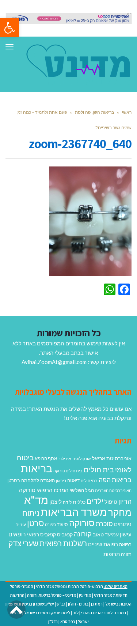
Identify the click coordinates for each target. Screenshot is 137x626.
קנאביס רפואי (41, 534)
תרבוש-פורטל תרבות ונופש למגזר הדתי (69, 586)
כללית (79, 502)
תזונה (126, 554)
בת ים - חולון (78, 604)
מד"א (36, 499)
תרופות (111, 554)
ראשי (127, 112)
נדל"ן (53, 621)
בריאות (36, 468)
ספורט (50, 524)
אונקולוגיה (81, 458)
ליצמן (55, 501)
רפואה (125, 544)
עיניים (20, 524)
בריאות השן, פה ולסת (94, 112)
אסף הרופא (46, 458)
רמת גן (97, 604)
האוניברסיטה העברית (113, 490)
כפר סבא (67, 621)
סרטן (35, 523)
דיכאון (61, 480)
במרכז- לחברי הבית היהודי (103, 612)
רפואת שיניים (103, 544)
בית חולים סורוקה (68, 470)
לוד (76, 612)
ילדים (95, 500)
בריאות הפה (115, 480)
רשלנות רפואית (63, 543)
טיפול (110, 501)
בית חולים (99, 469)
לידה (67, 502)
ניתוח (30, 513)
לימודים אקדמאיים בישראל (47, 612)
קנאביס (65, 534)
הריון (125, 501)
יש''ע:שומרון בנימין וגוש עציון (29, 604)
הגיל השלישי (82, 490)
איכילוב (64, 458)
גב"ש (61, 604)
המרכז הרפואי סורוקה (44, 490)
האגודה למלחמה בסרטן (31, 480)
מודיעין (85, 595)
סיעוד (62, 524)
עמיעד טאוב (106, 534)
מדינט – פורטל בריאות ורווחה (51, 595)
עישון (126, 534)
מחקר (120, 512)
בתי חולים (89, 480)
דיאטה (73, 480)
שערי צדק (23, 543)
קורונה (83, 534)
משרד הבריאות (74, 511)
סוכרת (104, 524)
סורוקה (82, 523)
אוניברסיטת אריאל (112, 458)
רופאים (17, 534)
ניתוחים (123, 524)
